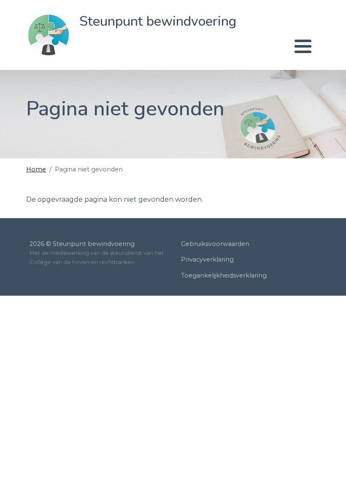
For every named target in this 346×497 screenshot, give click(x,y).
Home (36, 169)
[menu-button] (202, 46)
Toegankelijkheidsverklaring (224, 275)
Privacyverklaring (207, 259)
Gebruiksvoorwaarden (215, 244)
